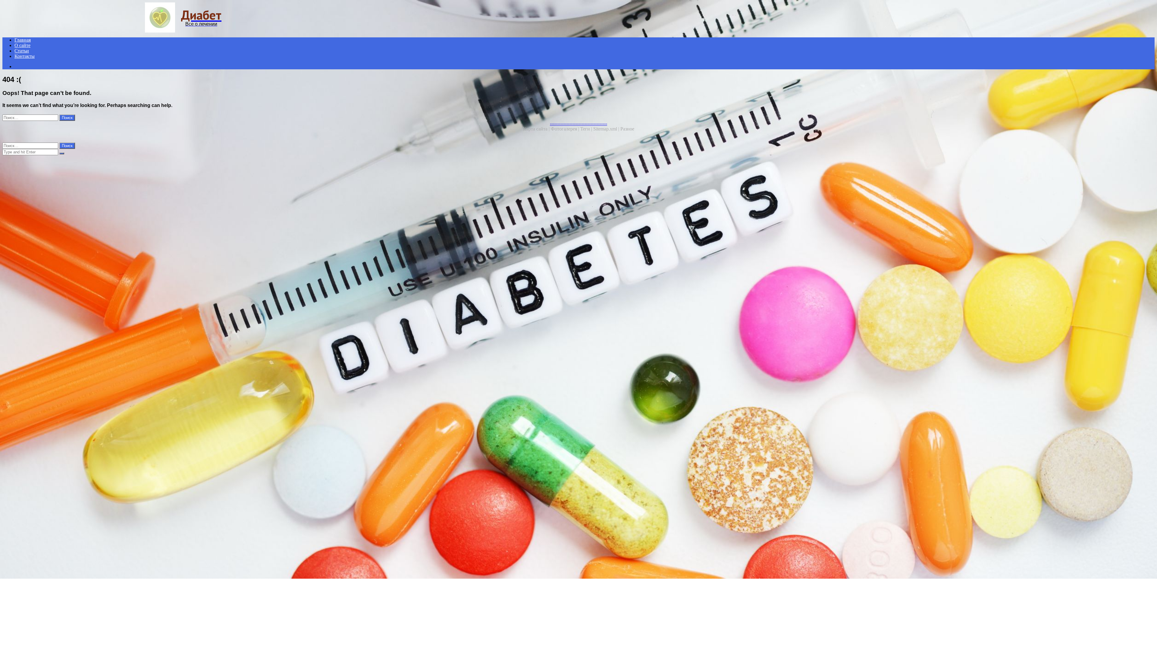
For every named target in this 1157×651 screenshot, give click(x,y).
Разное (627, 128)
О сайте (22, 45)
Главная (22, 39)
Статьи (21, 50)
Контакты (24, 56)
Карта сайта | (537, 128)
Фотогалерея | (565, 128)
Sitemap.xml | (606, 128)
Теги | (586, 128)
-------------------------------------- (578, 123)
